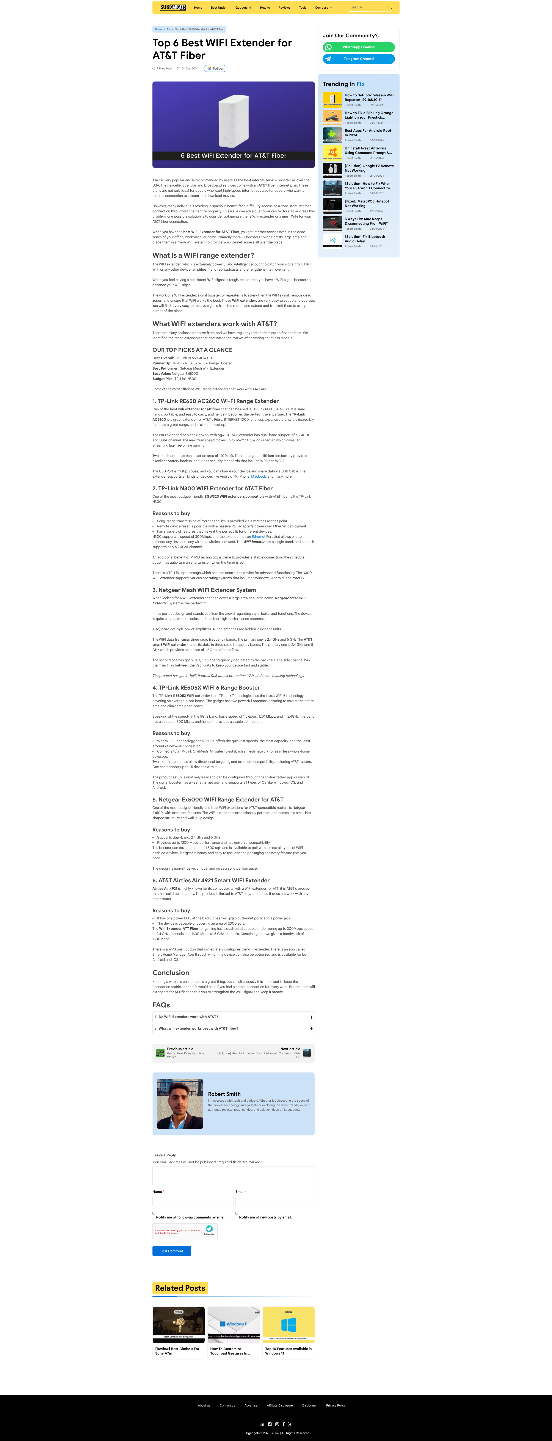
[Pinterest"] (270, 1425)
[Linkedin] (262, 1425)
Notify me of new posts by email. (265, 1217)
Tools (302, 7)
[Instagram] (277, 1425)
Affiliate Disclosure (280, 1405)
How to (265, 7)
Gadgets (241, 7)
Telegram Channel (359, 59)
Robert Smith (224, 1094)
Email (239, 1192)
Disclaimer (309, 1405)
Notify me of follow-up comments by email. (191, 1217)
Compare (321, 7)
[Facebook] (283, 1425)
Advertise (251, 1405)
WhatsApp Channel (359, 47)
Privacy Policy (335, 1405)
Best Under (219, 7)
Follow (218, 68)
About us (204, 1405)
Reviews (284, 7)
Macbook (258, 476)
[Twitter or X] (290, 1425)
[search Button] (390, 7)
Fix (168, 29)
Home (198, 7)
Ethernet (258, 537)
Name (157, 1192)
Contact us (227, 1405)
